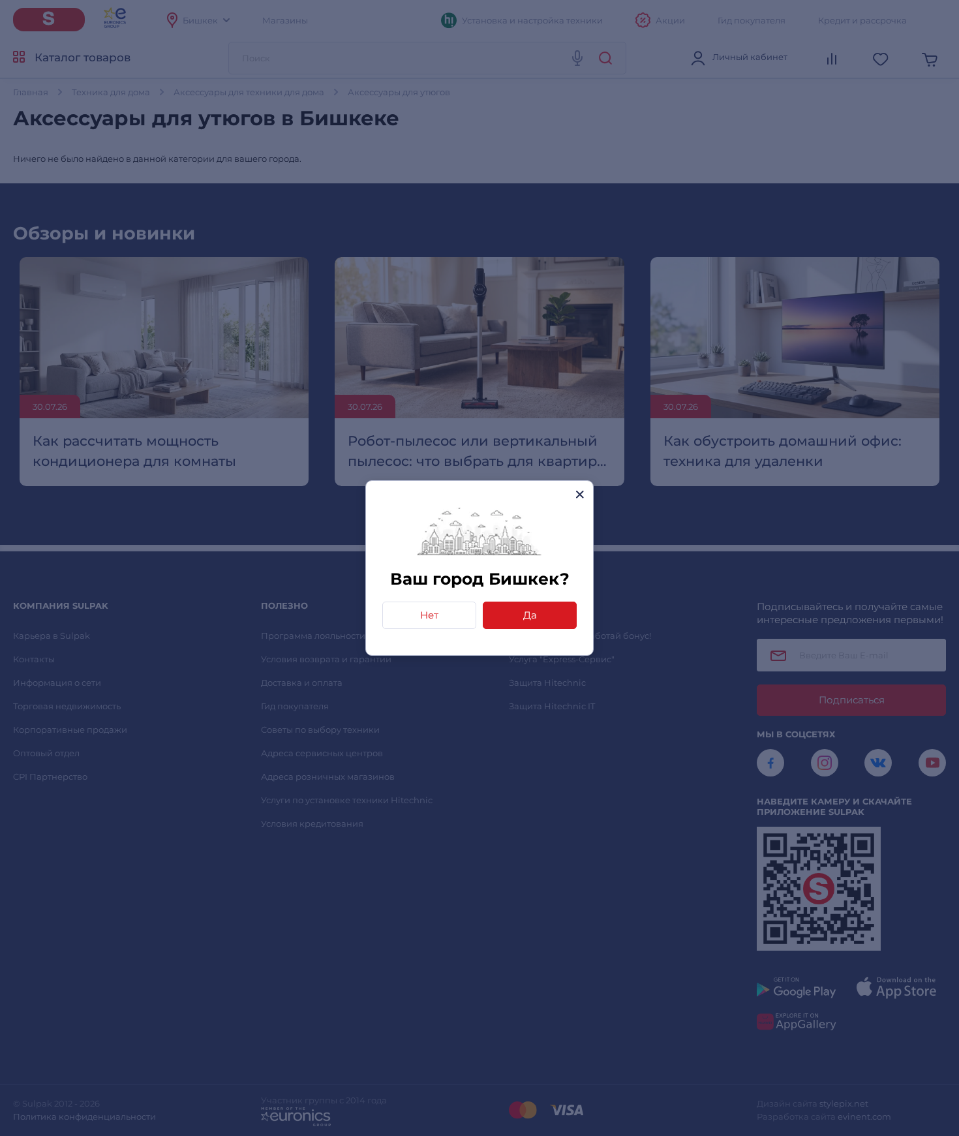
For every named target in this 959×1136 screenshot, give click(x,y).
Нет (429, 615)
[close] (580, 494)
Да (530, 615)
